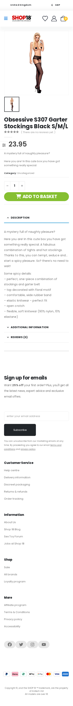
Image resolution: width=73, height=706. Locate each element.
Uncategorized (25, 173)
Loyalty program (15, 581)
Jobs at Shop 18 (14, 543)
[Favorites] (46, 18)
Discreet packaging (17, 484)
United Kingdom (20, 5)
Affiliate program (15, 605)
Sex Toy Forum (13, 536)
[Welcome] (54, 18)
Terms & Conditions (17, 612)
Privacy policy (13, 619)
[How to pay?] (36, 674)
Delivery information (17, 477)
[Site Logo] (22, 18)
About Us (10, 522)
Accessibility (12, 626)
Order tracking (13, 499)
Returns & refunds (15, 492)
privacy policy (28, 449)
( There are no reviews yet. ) (38, 132)
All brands (10, 574)
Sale (7, 567)
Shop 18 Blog (12, 529)
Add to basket (40, 196)
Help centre (11, 470)
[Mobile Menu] (7, 18)
